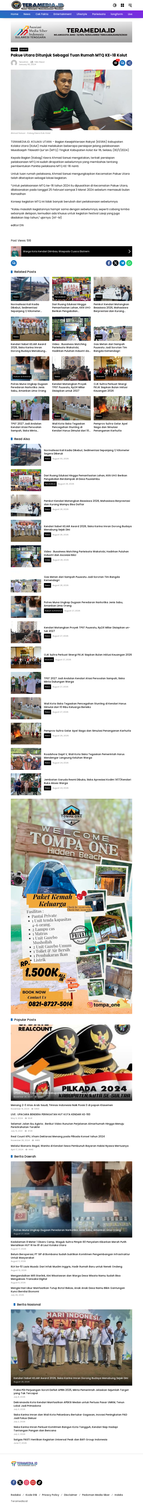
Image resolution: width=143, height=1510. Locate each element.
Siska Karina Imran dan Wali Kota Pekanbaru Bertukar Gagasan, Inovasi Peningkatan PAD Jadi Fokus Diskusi (70, 1416)
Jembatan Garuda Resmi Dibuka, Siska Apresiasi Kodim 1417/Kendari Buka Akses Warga (87, 781)
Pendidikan (60, 296)
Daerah (23, 49)
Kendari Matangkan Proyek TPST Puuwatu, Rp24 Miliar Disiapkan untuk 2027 (69, 387)
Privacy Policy (50, 1495)
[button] (115, 5)
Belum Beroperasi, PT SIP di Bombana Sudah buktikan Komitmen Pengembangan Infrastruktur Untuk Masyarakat (70, 1256)
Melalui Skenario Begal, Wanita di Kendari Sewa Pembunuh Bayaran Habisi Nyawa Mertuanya (70, 1146)
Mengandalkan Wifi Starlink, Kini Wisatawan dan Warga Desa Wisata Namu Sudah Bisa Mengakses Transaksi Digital (66, 1277)
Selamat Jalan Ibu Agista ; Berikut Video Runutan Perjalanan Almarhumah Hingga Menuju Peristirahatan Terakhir (67, 1125)
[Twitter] (116, 263)
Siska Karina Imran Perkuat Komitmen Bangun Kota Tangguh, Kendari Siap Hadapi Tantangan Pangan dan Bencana (66, 1428)
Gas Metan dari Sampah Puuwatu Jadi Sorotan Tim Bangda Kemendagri (110, 348)
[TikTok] (39, 1482)
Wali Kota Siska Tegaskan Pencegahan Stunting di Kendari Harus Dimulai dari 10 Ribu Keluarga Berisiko (70, 427)
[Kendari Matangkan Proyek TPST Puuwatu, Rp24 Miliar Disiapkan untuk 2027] (71, 368)
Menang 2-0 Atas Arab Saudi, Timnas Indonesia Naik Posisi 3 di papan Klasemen (62, 1105)
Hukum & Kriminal (22, 376)
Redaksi (16, 1495)
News (14, 49)
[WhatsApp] (129, 263)
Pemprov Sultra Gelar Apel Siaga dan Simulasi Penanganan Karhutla (110, 427)
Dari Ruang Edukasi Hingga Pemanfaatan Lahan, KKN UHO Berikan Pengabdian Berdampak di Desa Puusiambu (71, 308)
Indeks (119, 1495)
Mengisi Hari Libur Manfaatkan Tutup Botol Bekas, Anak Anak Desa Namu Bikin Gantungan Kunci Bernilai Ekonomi (68, 1289)
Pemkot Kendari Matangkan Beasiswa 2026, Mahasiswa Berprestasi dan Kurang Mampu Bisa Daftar (111, 308)
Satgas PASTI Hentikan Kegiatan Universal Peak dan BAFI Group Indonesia (60, 1439)
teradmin (23, 62)
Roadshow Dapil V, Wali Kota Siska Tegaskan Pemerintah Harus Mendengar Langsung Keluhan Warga (84, 755)
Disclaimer (70, 1495)
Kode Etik (31, 1495)
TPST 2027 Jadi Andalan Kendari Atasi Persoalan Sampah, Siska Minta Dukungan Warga (26, 427)
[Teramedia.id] (37, 5)
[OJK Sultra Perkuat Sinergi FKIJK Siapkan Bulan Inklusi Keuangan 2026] (113, 368)
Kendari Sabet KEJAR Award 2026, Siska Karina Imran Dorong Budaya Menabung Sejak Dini (28, 348)
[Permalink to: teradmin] (15, 63)
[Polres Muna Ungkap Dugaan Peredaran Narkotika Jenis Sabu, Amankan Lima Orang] (30, 368)
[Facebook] (109, 263)
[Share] (129, 63)
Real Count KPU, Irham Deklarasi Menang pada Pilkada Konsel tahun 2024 (58, 1136)
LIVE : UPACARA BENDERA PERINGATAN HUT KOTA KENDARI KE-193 (50, 1114)
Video (57, 336)
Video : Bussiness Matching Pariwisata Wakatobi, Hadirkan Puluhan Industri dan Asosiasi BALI (71, 348)
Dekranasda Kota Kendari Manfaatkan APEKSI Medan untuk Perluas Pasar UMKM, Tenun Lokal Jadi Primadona (69, 1404)
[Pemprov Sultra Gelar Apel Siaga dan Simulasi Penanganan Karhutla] (113, 408)
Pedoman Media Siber (96, 1495)
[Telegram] (122, 263)
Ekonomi (100, 376)
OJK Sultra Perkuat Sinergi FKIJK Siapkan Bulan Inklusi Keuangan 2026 (110, 387)
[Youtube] (33, 1482)
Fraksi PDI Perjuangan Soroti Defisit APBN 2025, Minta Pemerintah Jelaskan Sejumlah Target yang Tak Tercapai (71, 1391)
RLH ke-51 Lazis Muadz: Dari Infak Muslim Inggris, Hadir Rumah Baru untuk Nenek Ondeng (66, 1266)
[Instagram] (26, 1482)
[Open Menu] (122, 5)
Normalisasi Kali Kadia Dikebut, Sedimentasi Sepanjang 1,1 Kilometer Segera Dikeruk (25, 308)
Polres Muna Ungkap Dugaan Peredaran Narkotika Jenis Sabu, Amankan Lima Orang (29, 387)
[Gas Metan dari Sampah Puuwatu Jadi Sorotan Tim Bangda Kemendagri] (113, 329)
